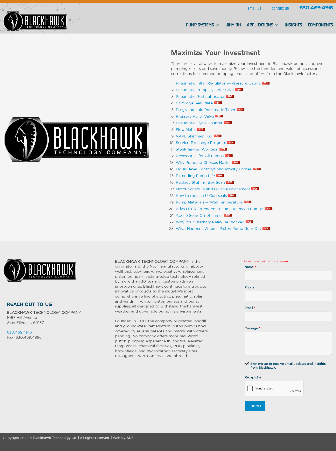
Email (250, 307)
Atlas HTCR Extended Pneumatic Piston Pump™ (220, 209)
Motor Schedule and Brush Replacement (213, 189)
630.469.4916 (316, 8)
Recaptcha (253, 377)
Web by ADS (123, 438)
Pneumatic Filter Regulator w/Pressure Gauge (219, 83)
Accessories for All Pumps (200, 156)
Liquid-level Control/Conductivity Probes (214, 169)
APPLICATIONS (260, 24)
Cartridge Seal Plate (195, 103)
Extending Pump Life (196, 176)
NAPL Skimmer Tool (195, 136)
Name (250, 267)
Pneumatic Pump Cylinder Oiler (205, 90)
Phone (249, 287)
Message (252, 328)
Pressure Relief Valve (195, 116)
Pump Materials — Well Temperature (210, 202)
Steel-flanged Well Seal (198, 149)
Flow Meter (186, 129)
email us (254, 8)
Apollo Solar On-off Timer (200, 215)
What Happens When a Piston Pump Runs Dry (219, 228)
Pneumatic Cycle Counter (200, 123)
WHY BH (233, 24)
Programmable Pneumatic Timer (206, 110)
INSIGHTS (293, 24)
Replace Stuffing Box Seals (201, 182)
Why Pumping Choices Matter (204, 162)
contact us (280, 8)
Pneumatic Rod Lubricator (201, 96)
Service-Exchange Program (201, 142)
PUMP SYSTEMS (200, 24)
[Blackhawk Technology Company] (35, 21)
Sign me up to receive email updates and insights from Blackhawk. (288, 365)
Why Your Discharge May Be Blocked (211, 222)
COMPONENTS (320, 24)
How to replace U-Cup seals (202, 195)
